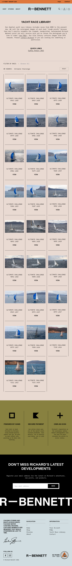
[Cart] (69, 9)
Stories (30, 532)
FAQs (59, 1)
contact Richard (27, 37)
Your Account (55, 528)
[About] (60, 556)
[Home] (39, 9)
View (14, 104)
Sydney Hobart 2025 (36, 50)
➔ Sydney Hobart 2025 (9, 1)
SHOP (4, 9)
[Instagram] (10, 555)
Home (28, 528)
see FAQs (22, 35)
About (18, 9)
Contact (67, 1)
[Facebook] (5, 555)
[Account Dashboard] (64, 9)
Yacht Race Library (57, 532)
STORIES (11, 9)
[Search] (59, 9)
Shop (28, 530)
